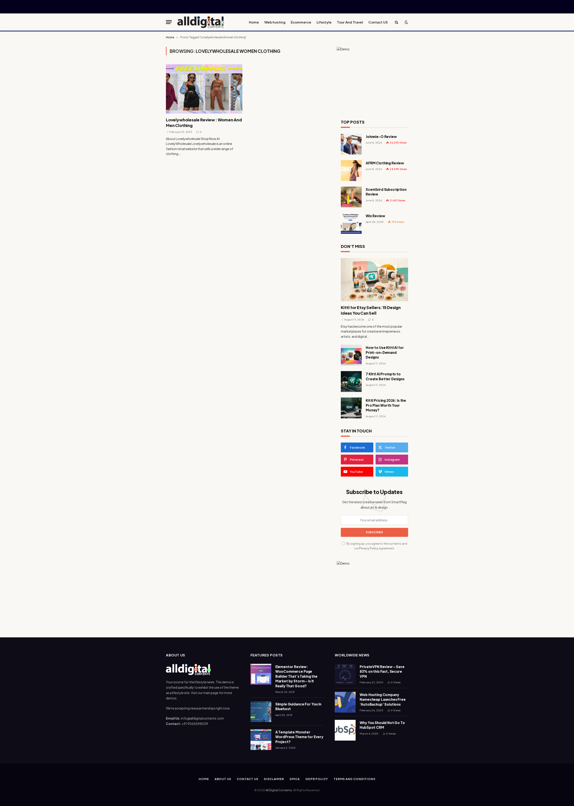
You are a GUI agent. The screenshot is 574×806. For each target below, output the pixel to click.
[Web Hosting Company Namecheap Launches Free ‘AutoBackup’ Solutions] (345, 702)
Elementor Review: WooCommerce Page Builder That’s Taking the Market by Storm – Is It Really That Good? (296, 676)
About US (223, 779)
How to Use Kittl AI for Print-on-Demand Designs (385, 352)
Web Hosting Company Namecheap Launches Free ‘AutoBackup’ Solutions (383, 699)
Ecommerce (301, 22)
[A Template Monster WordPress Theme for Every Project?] (260, 739)
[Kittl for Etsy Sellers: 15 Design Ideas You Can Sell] (374, 279)
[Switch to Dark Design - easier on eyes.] (406, 22)
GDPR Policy (316, 779)
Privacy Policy (368, 548)
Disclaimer (274, 779)
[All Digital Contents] (200, 22)
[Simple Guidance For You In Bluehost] (260, 711)
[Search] (396, 22)
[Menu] (169, 22)
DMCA (295, 779)
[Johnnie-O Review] (351, 144)
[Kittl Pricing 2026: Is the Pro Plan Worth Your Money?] (351, 408)
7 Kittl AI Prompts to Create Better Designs (385, 376)
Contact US (378, 22)
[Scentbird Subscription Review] (351, 197)
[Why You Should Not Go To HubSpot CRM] (345, 730)
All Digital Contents (278, 790)
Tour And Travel (350, 22)
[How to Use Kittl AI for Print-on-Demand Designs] (351, 355)
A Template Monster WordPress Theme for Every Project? (299, 737)
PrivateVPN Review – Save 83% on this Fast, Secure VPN (382, 671)
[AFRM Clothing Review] (351, 170)
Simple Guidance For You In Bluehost (298, 706)
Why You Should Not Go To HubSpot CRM (382, 724)
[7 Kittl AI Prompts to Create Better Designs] (351, 381)
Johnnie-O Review (381, 136)
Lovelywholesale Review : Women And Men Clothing (204, 122)
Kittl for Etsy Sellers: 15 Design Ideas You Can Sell (371, 310)
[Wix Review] (351, 223)
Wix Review (375, 216)
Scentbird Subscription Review (386, 191)
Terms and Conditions (354, 779)
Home (254, 22)
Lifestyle (324, 22)
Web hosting (274, 22)
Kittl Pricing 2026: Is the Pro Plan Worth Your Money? (386, 405)
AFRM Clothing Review (385, 163)
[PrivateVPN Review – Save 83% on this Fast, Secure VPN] (345, 674)
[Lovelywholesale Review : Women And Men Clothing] (204, 89)
